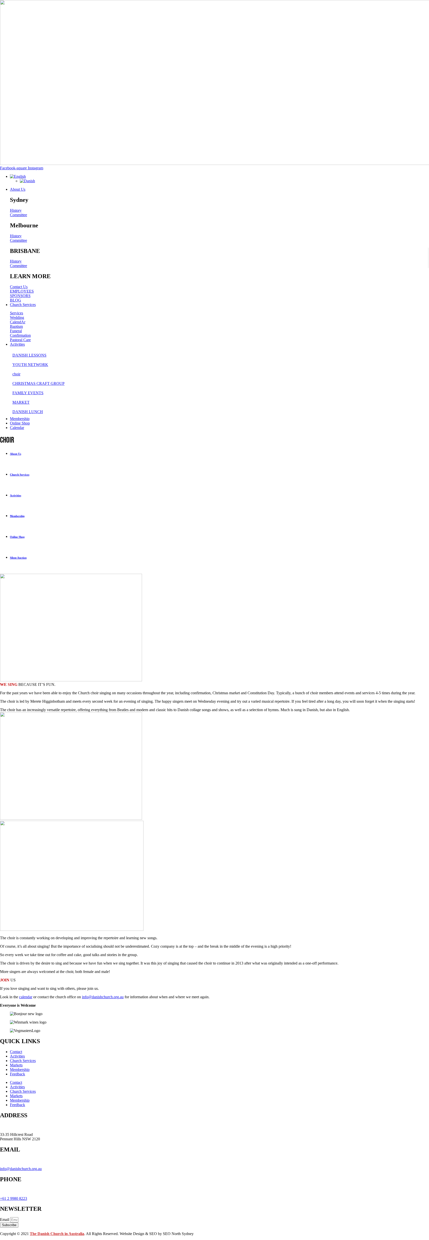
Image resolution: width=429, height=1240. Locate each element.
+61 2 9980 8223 (13, 1198)
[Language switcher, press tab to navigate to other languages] (18, 176)
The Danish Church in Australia (57, 1234)
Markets (16, 1065)
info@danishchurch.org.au (103, 997)
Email (5, 1219)
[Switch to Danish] (27, 181)
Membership (20, 1069)
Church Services (23, 1061)
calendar (25, 997)
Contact (16, 1052)
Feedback (17, 1074)
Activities (17, 1056)
